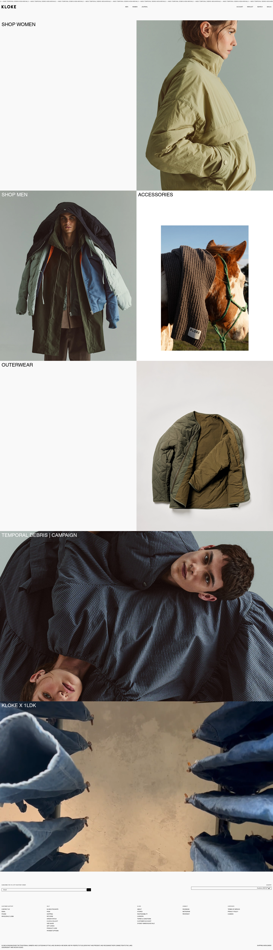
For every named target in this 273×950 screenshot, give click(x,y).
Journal (145, 7)
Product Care (52, 928)
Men (126, 7)
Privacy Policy (233, 911)
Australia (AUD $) (262, 888)
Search (260, 7)
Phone (4, 914)
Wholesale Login (8, 916)
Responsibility (142, 914)
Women (134, 7)
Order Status (52, 919)
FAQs (48, 911)
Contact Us (6, 909)
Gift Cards (50, 926)
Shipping (50, 914)
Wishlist (250, 7)
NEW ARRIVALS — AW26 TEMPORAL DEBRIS (39, 1)
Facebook (186, 909)
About (139, 909)
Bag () (269, 7)
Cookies (230, 914)
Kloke (9, 6)
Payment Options (53, 930)
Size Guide (50, 923)
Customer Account (144, 921)
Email (3, 911)
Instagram (186, 911)
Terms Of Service (234, 909)
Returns (50, 916)
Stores (139, 911)
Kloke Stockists (52, 909)
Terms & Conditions (144, 919)
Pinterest (186, 914)
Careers (140, 916)
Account (240, 7)
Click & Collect (52, 921)
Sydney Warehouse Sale (146, 923)
